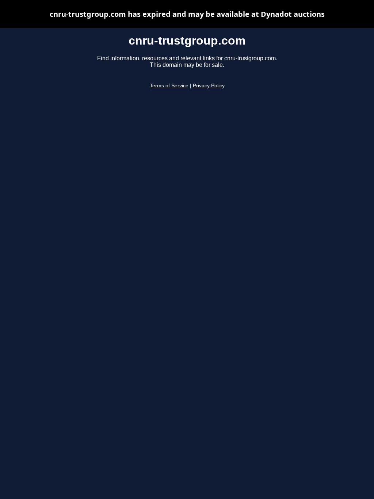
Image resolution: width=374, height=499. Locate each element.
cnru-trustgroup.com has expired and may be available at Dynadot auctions (187, 14)
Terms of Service (169, 85)
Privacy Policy (209, 85)
